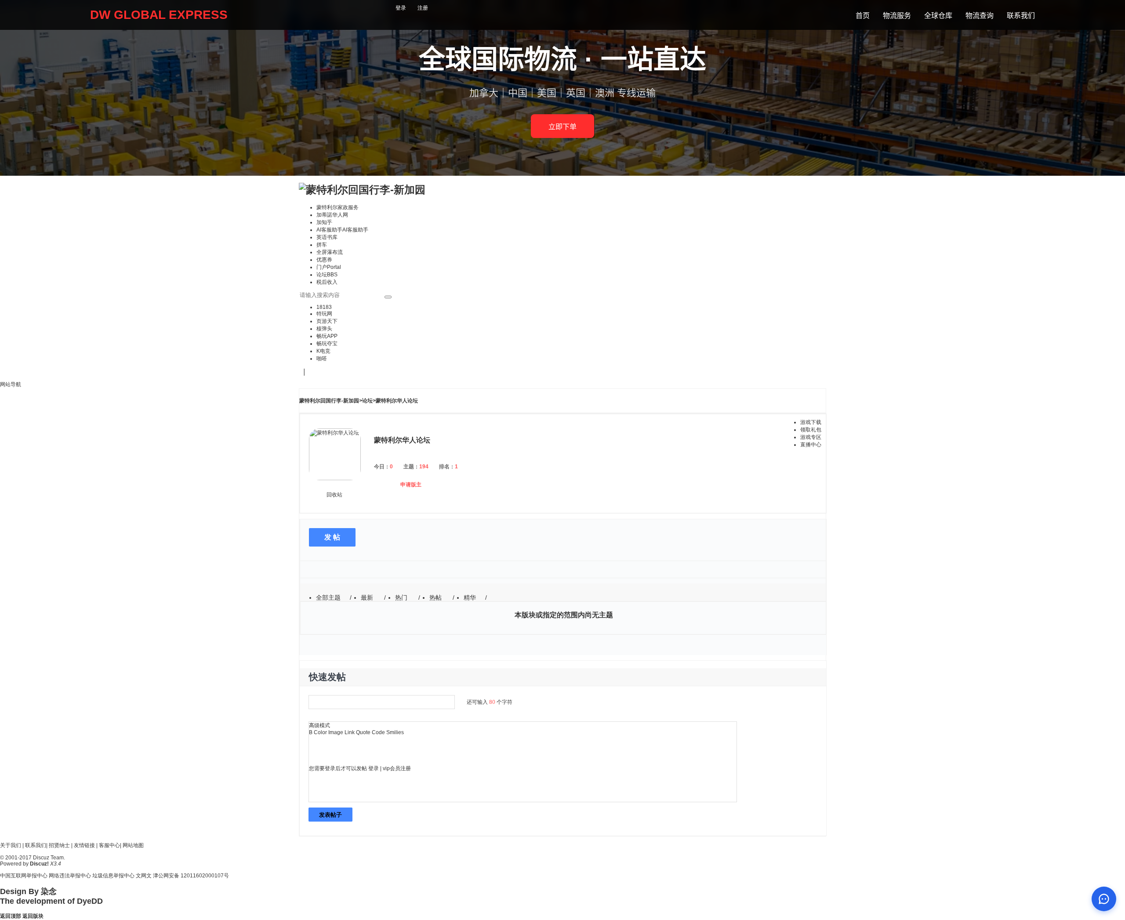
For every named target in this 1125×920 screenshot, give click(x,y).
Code (378, 732)
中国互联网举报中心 (23, 876)
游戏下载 (810, 422)
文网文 (144, 876)
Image (335, 732)
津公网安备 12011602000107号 (191, 876)
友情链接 (84, 845)
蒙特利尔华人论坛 (397, 401)
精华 (470, 597)
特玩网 (324, 314)
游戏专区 (810, 437)
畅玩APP (327, 336)
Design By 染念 (28, 891)
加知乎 (324, 222)
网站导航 (10, 384)
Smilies (395, 732)
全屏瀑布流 (329, 252)
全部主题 (328, 597)
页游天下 (327, 321)
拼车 (321, 245)
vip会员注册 (397, 768)
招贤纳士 (59, 845)
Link (350, 732)
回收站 (334, 495)
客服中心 (109, 845)
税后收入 (327, 282)
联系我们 (35, 845)
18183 (324, 307)
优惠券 (324, 260)
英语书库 (327, 237)
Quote (363, 732)
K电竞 (323, 351)
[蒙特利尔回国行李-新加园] (362, 190)
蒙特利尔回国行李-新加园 (329, 401)
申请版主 (410, 485)
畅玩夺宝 (327, 343)
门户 (328, 267)
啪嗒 (321, 358)
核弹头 (324, 329)
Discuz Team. (49, 858)
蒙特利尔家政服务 (337, 207)
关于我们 (10, 845)
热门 (401, 597)
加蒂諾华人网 (332, 215)
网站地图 (133, 845)
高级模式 (319, 725)
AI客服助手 (342, 230)
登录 (401, 8)
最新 (367, 597)
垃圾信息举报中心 (113, 876)
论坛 (327, 275)
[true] (388, 297)
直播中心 (810, 445)
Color (320, 732)
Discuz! (39, 864)
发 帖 (332, 537)
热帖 (435, 597)
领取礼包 (810, 430)
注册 (422, 8)
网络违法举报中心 (70, 876)
